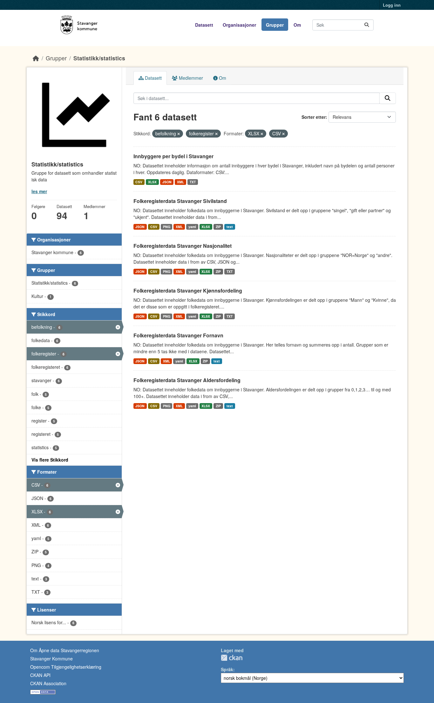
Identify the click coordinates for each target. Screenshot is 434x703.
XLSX (152, 181)
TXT (193, 181)
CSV (138, 181)
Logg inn (392, 5)
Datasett (204, 25)
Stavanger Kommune (51, 658)
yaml (192, 226)
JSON (167, 181)
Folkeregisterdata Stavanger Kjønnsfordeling (187, 290)
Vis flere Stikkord (49, 459)
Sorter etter (314, 117)
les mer (39, 191)
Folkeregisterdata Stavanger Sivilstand (180, 201)
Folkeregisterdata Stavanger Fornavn (178, 335)
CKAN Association (48, 683)
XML (180, 181)
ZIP (218, 226)
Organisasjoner (239, 25)
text (230, 226)
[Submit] (366, 24)
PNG (166, 226)
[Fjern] (178, 133)
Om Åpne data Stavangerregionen (64, 650)
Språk (227, 669)
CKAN (231, 657)
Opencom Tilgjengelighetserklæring (65, 667)
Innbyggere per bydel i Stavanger (173, 156)
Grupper (275, 25)
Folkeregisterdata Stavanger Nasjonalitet (182, 245)
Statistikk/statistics (99, 58)
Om (297, 25)
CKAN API (40, 675)
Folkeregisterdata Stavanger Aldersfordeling (187, 380)
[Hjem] (36, 58)
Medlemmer (190, 78)
